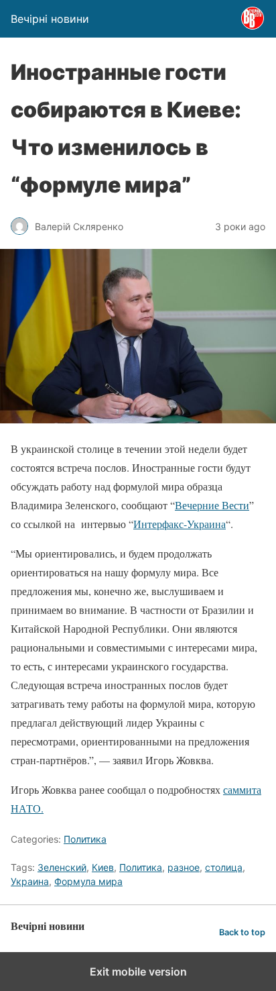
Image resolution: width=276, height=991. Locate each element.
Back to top (242, 932)
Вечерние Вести (212, 505)
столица (224, 867)
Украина (30, 881)
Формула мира (88, 881)
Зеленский (62, 867)
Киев (103, 867)
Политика (85, 839)
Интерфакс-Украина (179, 524)
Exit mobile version (138, 971)
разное (183, 867)
